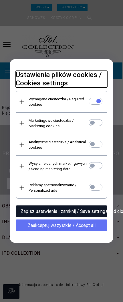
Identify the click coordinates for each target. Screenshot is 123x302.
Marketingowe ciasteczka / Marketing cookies (51, 123)
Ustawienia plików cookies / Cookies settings (59, 79)
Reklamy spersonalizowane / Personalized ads (52, 188)
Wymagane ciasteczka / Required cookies (56, 102)
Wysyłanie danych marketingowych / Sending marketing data (58, 166)
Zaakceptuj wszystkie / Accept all (62, 225)
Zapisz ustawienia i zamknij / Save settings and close (64, 211)
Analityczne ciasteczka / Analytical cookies (57, 145)
